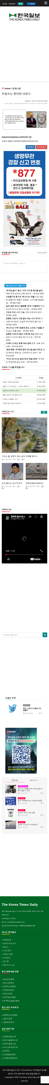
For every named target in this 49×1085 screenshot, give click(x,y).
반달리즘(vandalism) (34, 483)
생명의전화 (7, 1019)
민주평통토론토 (9, 1054)
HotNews (21, 798)
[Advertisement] (24, 53)
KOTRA (6, 1051)
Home (7, 88)
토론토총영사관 (9, 1036)
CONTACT (12, 4)
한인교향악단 (8, 983)
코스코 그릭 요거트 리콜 (26, 813)
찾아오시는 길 (9, 965)
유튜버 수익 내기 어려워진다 (28, 824)
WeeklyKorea (23, 786)
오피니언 (16, 88)
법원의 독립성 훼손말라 (11, 382)
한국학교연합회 (9, 986)
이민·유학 (7, 950)
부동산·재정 (8, 954)
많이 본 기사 (34, 780)
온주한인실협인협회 (11, 1001)
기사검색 (31, 4)
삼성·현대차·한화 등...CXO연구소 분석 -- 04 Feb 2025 (25, 353)
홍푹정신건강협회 (10, 1015)
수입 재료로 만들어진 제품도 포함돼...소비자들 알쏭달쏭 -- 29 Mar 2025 (25, 300)
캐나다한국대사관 (10, 1047)
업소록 (6, 961)
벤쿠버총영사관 (9, 1044)
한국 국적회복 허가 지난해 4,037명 (30, 801)
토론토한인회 (8, 990)
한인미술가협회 (9, 997)
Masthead (7, 940)
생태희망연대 (8, 1022)
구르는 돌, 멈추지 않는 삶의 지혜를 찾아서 (19, 456)
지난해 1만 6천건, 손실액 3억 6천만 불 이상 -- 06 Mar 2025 (24, 321)
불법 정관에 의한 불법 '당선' (12, 395)
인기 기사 (15, 780)
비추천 (42, 147)
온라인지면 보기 (9, 943)
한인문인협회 (8, 979)
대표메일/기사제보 (9, 918)
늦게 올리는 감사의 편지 (12, 483)
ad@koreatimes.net (27, 926)
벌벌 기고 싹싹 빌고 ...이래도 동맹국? (16, 386)
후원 (20, 4)
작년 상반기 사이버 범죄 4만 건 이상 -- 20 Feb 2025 (24, 337)
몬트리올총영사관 (10, 1040)
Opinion (26, 705)
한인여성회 (7, 994)
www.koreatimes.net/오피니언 (17, 137)
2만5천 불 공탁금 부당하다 (12, 403)
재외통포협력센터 (10, 1058)
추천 (31, 147)
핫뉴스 (6, 947)
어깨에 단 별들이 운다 (10, 399)
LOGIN (4, 4)
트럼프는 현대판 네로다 (11, 390)
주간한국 (6, 958)
